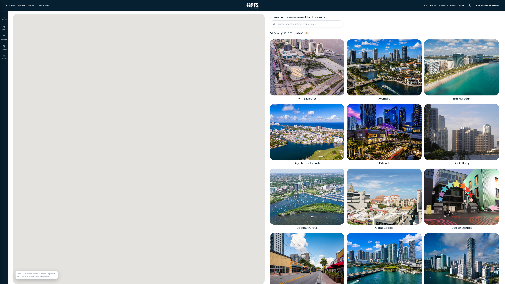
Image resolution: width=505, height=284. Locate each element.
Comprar (10, 5)
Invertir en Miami (447, 5)
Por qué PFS (430, 5)
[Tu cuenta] (469, 5)
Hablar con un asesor (487, 5)
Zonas (31, 5)
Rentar (21, 5)
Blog (461, 5)
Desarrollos (43, 5)
